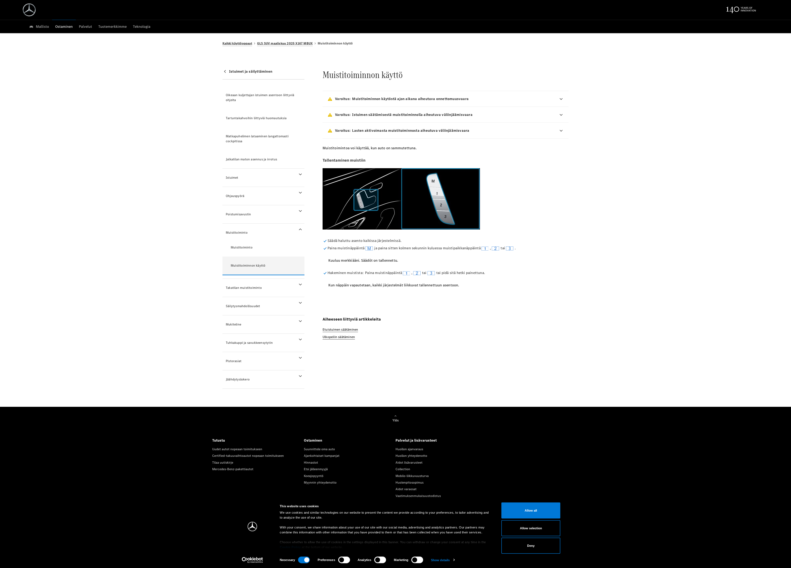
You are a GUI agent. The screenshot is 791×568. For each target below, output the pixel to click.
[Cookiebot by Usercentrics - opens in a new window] (252, 560)
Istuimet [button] (232, 177)
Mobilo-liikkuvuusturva (412, 476)
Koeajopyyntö (313, 476)
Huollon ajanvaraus (409, 449)
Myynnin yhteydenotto (320, 482)
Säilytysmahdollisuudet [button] (243, 306)
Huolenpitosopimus (410, 482)
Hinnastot (311, 462)
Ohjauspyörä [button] (235, 196)
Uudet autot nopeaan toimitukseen (237, 449)
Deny (531, 545)
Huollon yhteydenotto (411, 456)
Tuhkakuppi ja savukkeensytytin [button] (249, 343)
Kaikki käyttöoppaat (237, 43)
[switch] (344, 559)
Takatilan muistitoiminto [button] (244, 288)
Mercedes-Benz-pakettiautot (232, 469)
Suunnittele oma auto (319, 449)
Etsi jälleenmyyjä (316, 469)
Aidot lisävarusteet (409, 462)
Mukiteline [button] (233, 324)
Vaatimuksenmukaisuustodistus (418, 496)
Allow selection (531, 528)
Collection (403, 469)
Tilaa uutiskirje (222, 462)
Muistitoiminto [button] (237, 232)
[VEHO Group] (29, 9)
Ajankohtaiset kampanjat (321, 456)
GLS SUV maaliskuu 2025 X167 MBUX (285, 43)
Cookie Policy (290, 547)
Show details (440, 560)
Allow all (531, 510)
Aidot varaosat (406, 489)
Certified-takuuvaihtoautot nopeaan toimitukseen (248, 456)
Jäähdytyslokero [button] (238, 379)
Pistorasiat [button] (233, 361)
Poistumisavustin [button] (238, 214)
